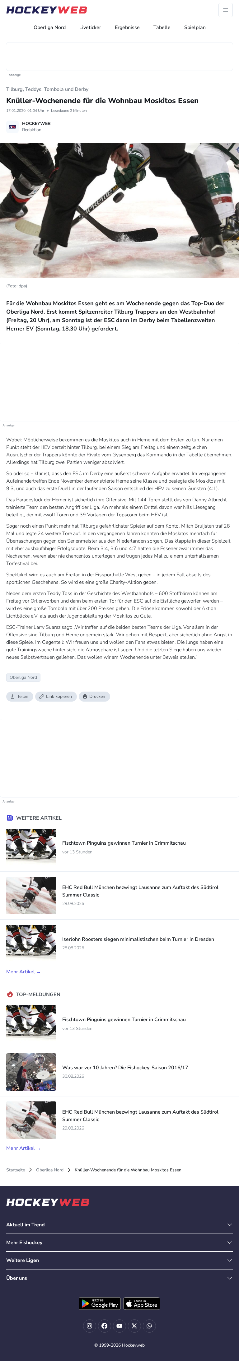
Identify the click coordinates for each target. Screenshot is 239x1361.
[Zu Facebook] (104, 1326)
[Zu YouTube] (119, 1326)
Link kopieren (59, 696)
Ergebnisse (127, 27)
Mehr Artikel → (23, 971)
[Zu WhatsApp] (149, 1326)
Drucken (97, 696)
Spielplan (195, 27)
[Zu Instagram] (89, 1326)
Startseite (15, 1170)
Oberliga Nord (50, 27)
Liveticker (90, 27)
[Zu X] (134, 1326)
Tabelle (162, 27)
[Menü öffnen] (225, 10)
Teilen (22, 696)
